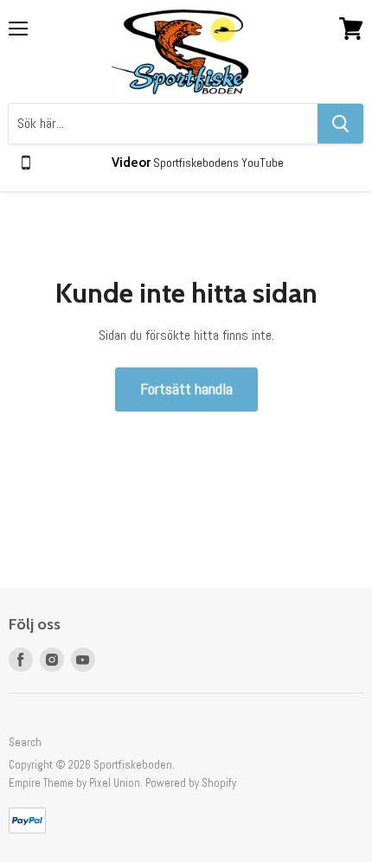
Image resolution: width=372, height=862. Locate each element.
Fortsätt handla (186, 389)
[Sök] (340, 124)
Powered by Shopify (190, 783)
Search (25, 742)
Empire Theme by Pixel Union (74, 783)
